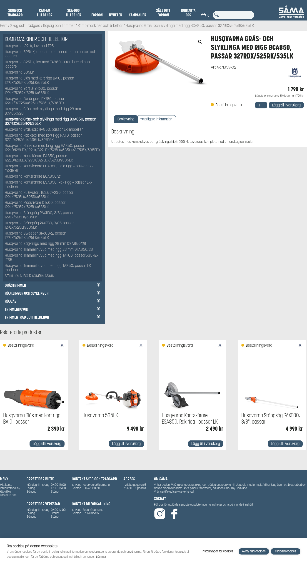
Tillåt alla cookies (286, 551)
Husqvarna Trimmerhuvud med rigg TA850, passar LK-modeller (48, 268)
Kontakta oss (188, 12)
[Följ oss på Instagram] (159, 514)
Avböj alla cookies (254, 551)
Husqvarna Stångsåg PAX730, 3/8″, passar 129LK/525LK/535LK (39, 225)
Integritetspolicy (10, 488)
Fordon (97, 15)
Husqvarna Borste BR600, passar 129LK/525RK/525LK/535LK (31, 91)
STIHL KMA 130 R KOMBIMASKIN (29, 276)
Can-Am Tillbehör (44, 12)
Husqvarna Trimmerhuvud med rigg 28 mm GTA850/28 (49, 250)
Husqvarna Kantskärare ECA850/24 (33, 176)
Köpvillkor (6, 491)
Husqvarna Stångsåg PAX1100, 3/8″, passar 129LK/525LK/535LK (39, 215)
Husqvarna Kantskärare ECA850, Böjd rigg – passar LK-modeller (49, 168)
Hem (3, 26)
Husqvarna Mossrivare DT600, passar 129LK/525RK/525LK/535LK (35, 205)
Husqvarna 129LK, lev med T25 (29, 46)
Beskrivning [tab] (125, 119)
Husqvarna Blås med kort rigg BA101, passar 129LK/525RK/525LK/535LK (39, 80)
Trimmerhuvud (16, 309)
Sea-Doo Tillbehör (73, 12)
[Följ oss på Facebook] (174, 514)
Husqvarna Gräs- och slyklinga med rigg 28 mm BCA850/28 (43, 111)
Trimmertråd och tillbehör (27, 317)
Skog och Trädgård (15, 12)
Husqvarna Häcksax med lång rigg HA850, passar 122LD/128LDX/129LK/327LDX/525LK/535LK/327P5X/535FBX (52, 148)
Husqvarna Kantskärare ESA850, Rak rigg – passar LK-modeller (48, 184)
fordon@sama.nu (93, 510)
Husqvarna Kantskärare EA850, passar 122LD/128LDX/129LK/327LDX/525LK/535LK (39, 158)
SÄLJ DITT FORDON (163, 12)
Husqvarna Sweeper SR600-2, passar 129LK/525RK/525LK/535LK (35, 235)
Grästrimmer (15, 285)
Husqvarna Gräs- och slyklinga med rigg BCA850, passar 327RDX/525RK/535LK (50, 121)
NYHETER (115, 15)
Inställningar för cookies (217, 551)
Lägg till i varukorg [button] (47, 443)
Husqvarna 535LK (19, 72)
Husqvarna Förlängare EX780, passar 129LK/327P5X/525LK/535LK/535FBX (35, 101)
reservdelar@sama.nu (96, 485)
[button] (200, 42)
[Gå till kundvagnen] (203, 15)
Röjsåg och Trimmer (59, 26)
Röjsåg (11, 301)
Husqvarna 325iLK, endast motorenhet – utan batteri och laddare (50, 54)
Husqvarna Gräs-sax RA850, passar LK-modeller (44, 130)
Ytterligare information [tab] (156, 119)
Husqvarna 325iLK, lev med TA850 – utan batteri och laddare (47, 64)
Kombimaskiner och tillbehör (100, 26)
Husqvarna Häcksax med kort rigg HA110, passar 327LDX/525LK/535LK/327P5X (43, 137)
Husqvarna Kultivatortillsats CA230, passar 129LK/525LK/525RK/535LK (39, 195)
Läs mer (101, 557)
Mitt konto (6, 485)
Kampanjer (137, 15)
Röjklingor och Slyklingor (27, 293)
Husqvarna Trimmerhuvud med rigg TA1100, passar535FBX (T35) (51, 257)
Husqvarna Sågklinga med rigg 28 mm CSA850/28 (45, 244)
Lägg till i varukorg (286, 105)
